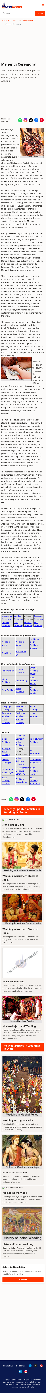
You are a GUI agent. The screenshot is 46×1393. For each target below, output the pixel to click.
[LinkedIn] (20, 1371)
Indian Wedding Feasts (34, 770)
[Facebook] (30, 1366)
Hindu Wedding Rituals (34, 680)
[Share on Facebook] (36, 120)
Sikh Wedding (8, 670)
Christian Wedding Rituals (34, 670)
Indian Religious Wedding (20, 761)
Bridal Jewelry (8, 653)
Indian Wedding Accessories (35, 780)
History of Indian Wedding (6, 751)
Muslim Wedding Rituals (34, 690)
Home (4, 20)
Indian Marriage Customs (6, 780)
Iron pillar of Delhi (13, 824)
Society (13, 20)
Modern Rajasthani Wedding (19, 1026)
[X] (36, 1366)
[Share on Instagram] (25, 120)
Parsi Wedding (8, 690)
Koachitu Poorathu (13, 981)
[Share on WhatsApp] (20, 120)
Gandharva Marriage (14, 1172)
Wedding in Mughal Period (18, 1120)
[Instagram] (26, 1371)
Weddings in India (26, 20)
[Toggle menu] (43, 5)
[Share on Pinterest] (42, 120)
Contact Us (8, 1365)
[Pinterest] (41, 1366)
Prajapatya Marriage (14, 1192)
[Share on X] (31, 120)
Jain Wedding (21, 680)
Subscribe (23, 1280)
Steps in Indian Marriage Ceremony (22, 770)
